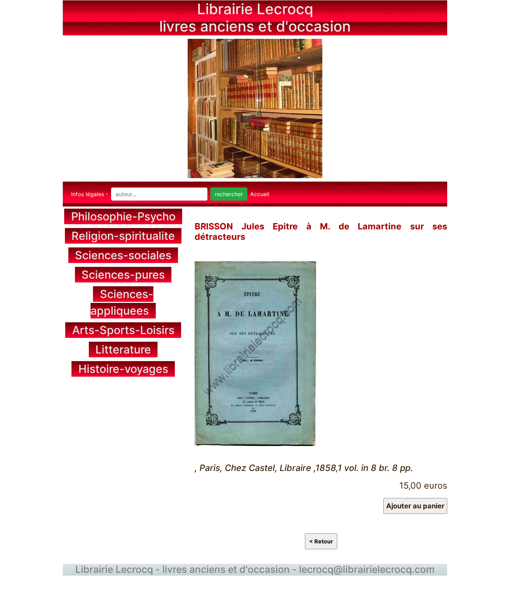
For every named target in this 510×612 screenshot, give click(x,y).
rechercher (229, 194)
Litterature (123, 349)
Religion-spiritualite (123, 236)
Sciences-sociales (123, 255)
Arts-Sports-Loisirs (123, 330)
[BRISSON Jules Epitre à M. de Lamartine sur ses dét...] (255, 352)
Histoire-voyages (123, 369)
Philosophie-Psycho (123, 216)
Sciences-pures (123, 274)
